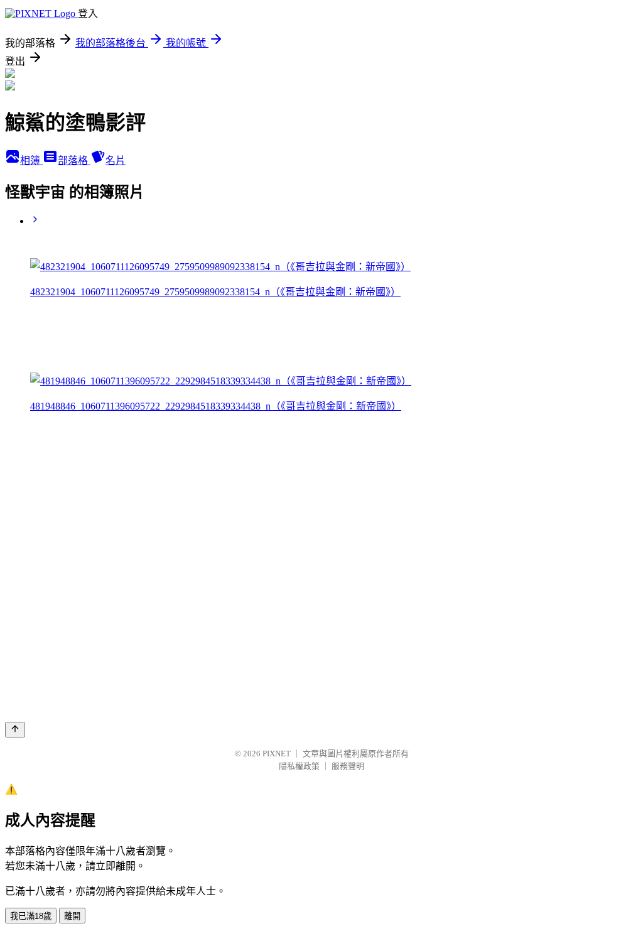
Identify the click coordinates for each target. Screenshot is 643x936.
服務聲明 (348, 766)
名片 (115, 160)
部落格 (74, 160)
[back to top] (15, 729)
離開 (72, 916)
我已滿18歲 (30, 916)
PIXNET (276, 753)
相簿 (31, 160)
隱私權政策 (299, 766)
